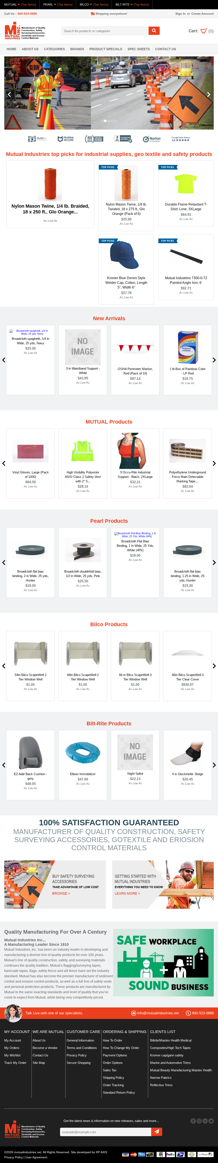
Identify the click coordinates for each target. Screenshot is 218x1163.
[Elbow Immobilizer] (83, 752)
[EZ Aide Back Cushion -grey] (30, 752)
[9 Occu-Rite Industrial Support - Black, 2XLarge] (135, 450)
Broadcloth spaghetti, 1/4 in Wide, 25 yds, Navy (30, 341)
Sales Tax (109, 1070)
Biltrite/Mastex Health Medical (170, 1040)
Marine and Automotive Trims (170, 1062)
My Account (12, 1040)
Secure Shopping (78, 1062)
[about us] (163, 962)
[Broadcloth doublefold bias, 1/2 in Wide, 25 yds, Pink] (83, 549)
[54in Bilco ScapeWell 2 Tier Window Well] (30, 653)
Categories (54, 49)
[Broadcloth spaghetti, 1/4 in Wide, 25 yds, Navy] (30, 332)
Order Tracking (113, 1085)
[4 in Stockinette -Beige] (187, 752)
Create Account (202, 13)
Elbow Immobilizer (83, 774)
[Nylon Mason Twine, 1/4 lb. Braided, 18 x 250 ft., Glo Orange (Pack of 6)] (50, 182)
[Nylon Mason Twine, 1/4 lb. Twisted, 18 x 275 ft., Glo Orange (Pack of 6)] (126, 182)
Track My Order (15, 1062)
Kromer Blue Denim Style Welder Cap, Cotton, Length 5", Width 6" (126, 282)
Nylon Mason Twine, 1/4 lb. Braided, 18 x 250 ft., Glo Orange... (50, 208)
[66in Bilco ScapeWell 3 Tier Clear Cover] (187, 653)
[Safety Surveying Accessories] (55, 884)
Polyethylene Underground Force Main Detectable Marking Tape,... (187, 476)
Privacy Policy (77, 1055)
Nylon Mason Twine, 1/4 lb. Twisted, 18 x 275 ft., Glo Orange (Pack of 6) (126, 209)
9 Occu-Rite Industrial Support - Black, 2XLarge (135, 474)
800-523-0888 (27, 13)
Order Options (113, 1062)
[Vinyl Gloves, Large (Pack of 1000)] (30, 450)
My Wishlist (12, 1055)
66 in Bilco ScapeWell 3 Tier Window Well (135, 677)
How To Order (112, 1040)
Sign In (180, 13)
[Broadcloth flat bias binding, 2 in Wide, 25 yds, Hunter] (30, 549)
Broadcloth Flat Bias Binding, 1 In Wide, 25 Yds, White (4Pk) (135, 545)
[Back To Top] (207, 581)
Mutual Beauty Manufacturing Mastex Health (181, 1070)
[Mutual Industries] (109, 93)
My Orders (11, 1048)
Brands (77, 49)
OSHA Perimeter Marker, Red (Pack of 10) (135, 371)
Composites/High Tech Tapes (170, 1048)
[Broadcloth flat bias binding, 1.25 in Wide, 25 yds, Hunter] (187, 549)
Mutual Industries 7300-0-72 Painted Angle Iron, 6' (186, 280)
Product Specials (105, 49)
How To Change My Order (121, 1048)
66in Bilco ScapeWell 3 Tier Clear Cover (188, 677)
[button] (20, 93)
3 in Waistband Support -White (83, 371)
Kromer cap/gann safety (167, 1055)
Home (11, 49)
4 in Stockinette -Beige (187, 774)
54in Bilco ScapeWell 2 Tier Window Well (30, 677)
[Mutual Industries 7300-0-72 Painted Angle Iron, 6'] (186, 256)
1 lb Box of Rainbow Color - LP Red (188, 371)
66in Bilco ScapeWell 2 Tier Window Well (83, 677)
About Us (30, 49)
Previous (3, 360)
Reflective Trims (161, 1085)
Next (214, 360)
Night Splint (135, 773)
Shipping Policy (113, 1077)
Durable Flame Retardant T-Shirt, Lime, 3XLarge (186, 207)
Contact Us (165, 49)
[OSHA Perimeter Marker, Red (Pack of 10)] (135, 347)
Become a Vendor (45, 1048)
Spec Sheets (139, 49)
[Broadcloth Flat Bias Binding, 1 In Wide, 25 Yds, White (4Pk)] (135, 534)
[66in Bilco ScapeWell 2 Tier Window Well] (83, 653)
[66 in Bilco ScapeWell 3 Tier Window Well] (135, 653)
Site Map (39, 1062)
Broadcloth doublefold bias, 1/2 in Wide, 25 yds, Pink (83, 574)
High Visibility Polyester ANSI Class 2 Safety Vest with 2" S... (83, 476)
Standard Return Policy (119, 1092)
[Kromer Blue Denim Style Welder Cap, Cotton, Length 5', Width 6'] (126, 256)
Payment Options (115, 1055)
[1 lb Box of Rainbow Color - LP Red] (187, 347)
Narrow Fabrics (161, 1077)
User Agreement (36, 1157)
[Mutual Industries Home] (25, 30)
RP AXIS (101, 1152)
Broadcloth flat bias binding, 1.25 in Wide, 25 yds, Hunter (187, 576)
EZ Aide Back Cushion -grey (30, 776)
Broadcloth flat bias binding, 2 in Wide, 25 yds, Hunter (30, 576)
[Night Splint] (135, 752)
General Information (80, 1040)
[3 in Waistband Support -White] (83, 347)
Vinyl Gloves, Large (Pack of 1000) (30, 474)
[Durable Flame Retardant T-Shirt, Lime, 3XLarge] (186, 182)
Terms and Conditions (82, 1048)
